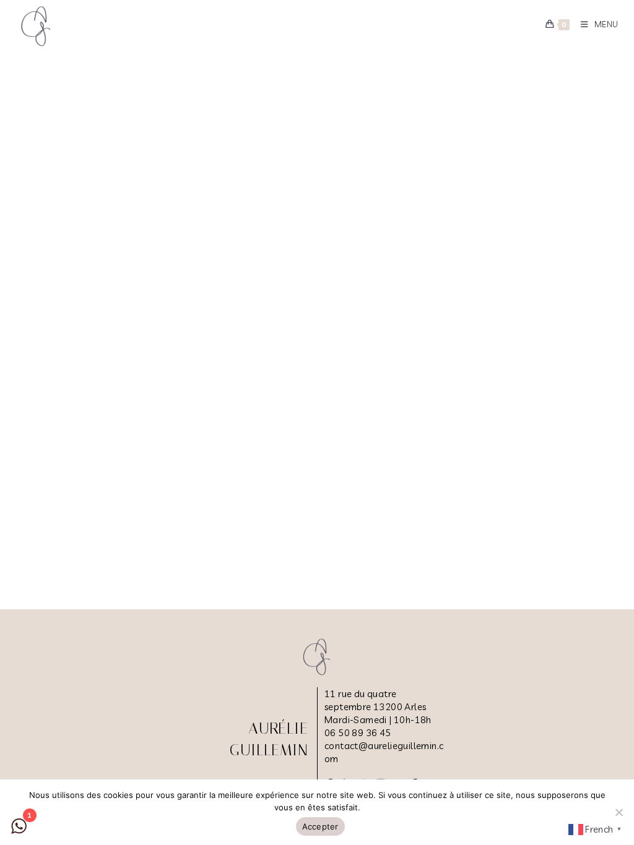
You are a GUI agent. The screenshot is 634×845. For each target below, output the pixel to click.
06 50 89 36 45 (357, 733)
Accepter (320, 826)
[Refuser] (618, 812)
